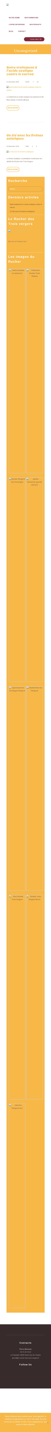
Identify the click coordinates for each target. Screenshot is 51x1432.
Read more (13, 108)
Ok (13, 1428)
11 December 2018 (13, 82)
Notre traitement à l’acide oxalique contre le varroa (22, 71)
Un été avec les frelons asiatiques (25, 136)
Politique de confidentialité (27, 1428)
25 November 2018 (13, 146)
